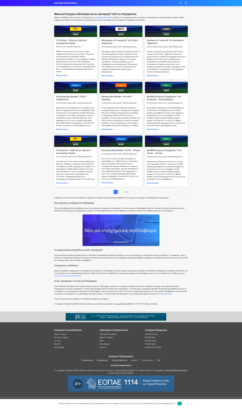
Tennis (102, 347)
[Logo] (121, 365)
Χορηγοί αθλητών (119, 360)
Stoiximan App (151, 334)
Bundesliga (59, 347)
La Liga (57, 340)
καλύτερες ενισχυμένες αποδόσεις (67, 276)
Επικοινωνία (87, 360)
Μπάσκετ (161, 294)
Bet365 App (150, 337)
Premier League (61, 337)
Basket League (106, 337)
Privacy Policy (147, 360)
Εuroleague (105, 344)
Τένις (169, 294)
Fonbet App (150, 344)
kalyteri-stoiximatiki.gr (66, 3)
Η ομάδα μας (102, 360)
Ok (180, 403)
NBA (101, 340)
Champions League (108, 334)
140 (126, 192)
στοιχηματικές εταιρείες (104, 17)
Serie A (57, 344)
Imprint (134, 360)
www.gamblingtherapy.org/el (176, 370)
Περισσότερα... (62, 75)
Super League (60, 334)
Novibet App (150, 340)
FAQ (158, 360)
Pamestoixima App (153, 347)
